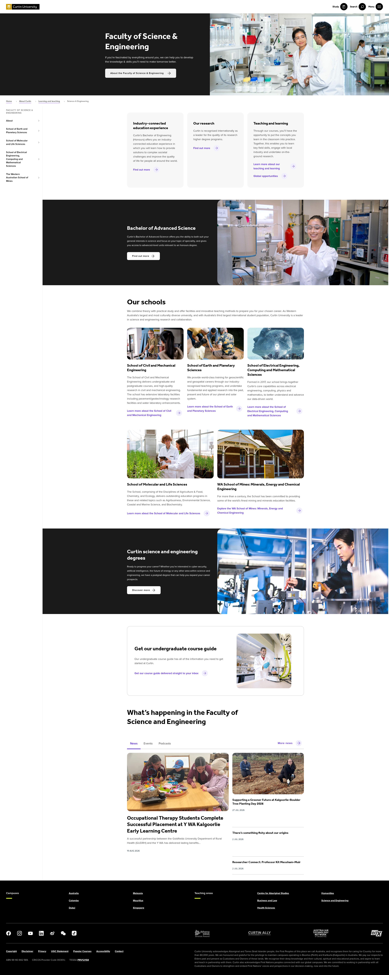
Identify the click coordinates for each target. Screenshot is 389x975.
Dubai (72, 908)
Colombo (74, 900)
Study (335, 6)
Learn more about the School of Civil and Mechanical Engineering (149, 413)
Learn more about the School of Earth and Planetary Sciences (210, 409)
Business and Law (267, 900)
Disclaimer (27, 951)
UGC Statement (59, 951)
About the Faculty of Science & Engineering (137, 73)
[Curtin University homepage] (23, 6)
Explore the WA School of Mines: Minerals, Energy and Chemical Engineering (250, 510)
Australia (74, 893)
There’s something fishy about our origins (260, 833)
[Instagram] (19, 933)
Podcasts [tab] (165, 743)
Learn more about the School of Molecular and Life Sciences (163, 513)
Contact (119, 951)
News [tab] (134, 743)
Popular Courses (82, 951)
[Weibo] (52, 933)
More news (285, 743)
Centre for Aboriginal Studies (273, 893)
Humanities (327, 893)
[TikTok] (74, 933)
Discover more (141, 590)
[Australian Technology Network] (320, 933)
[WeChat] (63, 933)
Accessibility (103, 951)
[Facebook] (8, 933)
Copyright (11, 951)
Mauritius (138, 900)
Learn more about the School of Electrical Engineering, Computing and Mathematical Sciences (267, 411)
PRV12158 (83, 960)
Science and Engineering (334, 900)
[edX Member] (377, 933)
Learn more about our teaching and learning (266, 166)
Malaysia (138, 893)
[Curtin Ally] (259, 933)
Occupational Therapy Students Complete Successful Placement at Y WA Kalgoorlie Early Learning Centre (175, 824)
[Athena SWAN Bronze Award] (202, 933)
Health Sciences (266, 908)
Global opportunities (265, 176)
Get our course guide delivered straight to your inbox (166, 673)
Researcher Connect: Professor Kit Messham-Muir (266, 862)
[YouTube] (30, 933)
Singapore (138, 908)
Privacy (42, 951)
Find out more (141, 169)
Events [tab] (148, 743)
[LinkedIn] (41, 933)
